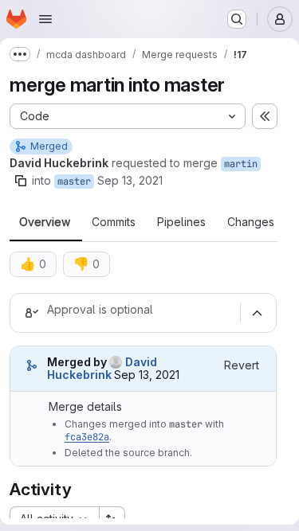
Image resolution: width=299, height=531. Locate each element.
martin (241, 164)
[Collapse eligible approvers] (256, 312)
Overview (44, 222)
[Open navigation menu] (45, 19)
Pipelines (181, 222)
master (74, 181)
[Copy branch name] (20, 180)
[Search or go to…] (236, 19)
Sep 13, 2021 (130, 180)
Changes (250, 222)
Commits (114, 222)
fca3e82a (87, 437)
